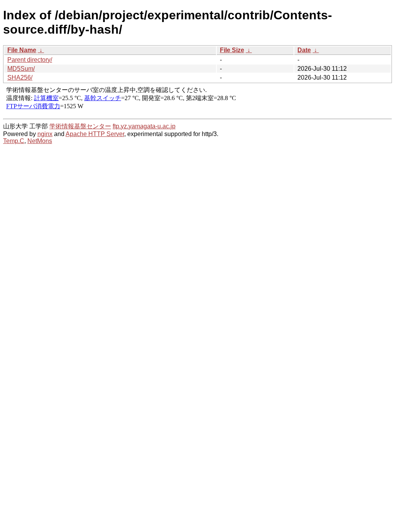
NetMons (39, 141)
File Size (232, 50)
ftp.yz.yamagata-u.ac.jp (144, 126)
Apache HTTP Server (95, 134)
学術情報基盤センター (80, 126)
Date (304, 50)
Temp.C (13, 141)
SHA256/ (19, 77)
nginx (44, 134)
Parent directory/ (29, 59)
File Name (21, 50)
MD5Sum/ (21, 68)
